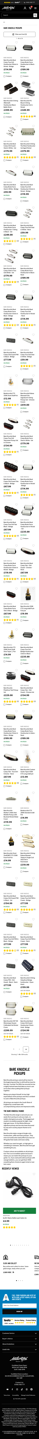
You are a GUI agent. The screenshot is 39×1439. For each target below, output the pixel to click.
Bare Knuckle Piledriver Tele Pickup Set (11, 690)
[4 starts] (26, 239)
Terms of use (7, 1395)
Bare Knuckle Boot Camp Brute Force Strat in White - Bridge (11, 187)
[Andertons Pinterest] (31, 1389)
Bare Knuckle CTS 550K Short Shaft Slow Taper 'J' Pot (10, 650)
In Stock (7, 73)
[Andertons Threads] (27, 1389)
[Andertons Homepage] (9, 8)
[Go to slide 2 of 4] (19, 1281)
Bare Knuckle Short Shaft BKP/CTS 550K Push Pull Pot (11, 855)
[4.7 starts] (9, 1227)
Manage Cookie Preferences (28, 1395)
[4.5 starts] (10, 325)
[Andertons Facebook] (12, 1389)
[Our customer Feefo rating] (19, 1321)
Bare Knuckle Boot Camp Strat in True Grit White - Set (10, 271)
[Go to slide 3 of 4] (21, 1281)
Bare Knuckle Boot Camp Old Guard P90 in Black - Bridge (11, 355)
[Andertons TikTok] (22, 1389)
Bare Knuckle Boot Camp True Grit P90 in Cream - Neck (27, 939)
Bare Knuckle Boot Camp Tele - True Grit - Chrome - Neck (11, 772)
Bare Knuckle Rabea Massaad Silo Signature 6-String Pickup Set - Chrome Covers (27, 398)
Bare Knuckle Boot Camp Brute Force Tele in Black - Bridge (11, 609)
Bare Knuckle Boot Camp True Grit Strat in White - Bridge (27, 355)
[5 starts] (26, 116)
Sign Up (19, 1311)
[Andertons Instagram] (17, 1389)
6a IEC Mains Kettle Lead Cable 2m (15, 1218)
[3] (35, 157)
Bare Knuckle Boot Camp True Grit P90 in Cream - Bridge (27, 898)
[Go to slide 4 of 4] (23, 1281)
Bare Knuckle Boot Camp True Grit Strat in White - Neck (27, 228)
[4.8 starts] (10, 701)
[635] (18, 1227)
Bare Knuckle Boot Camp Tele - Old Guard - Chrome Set (27, 690)
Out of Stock (25, 990)
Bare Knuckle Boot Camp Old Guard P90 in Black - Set (11, 898)
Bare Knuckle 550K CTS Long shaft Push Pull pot (27, 609)
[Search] (35, 15)
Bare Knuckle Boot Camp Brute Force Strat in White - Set (26, 438)
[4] (18, 783)
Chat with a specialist (20, 1398)
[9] (35, 116)
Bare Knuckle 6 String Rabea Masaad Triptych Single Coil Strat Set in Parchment (27, 858)
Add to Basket (19, 1211)
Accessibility (15, 1395)
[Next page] (26, 1049)
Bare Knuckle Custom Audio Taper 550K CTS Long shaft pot (27, 772)
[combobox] (19, 15)
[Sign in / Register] (25, 8)
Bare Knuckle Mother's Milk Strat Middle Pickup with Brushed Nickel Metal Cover (11, 815)
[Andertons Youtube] (7, 1389)
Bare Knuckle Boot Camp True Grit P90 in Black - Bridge (11, 939)
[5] (18, 701)
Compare (9, 76)
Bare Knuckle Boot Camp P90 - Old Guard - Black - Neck (11, 980)
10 (28, 1245)
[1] (17, 157)
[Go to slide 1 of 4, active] (17, 1281)
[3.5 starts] (10, 241)
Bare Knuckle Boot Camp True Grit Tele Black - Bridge (10, 525)
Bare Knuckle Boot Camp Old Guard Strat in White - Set (10, 146)
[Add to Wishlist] (16, 42)
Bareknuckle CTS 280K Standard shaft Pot (27, 813)
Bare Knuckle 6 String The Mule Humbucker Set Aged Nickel (27, 146)
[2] (18, 241)
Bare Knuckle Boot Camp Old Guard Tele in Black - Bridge (11, 481)
